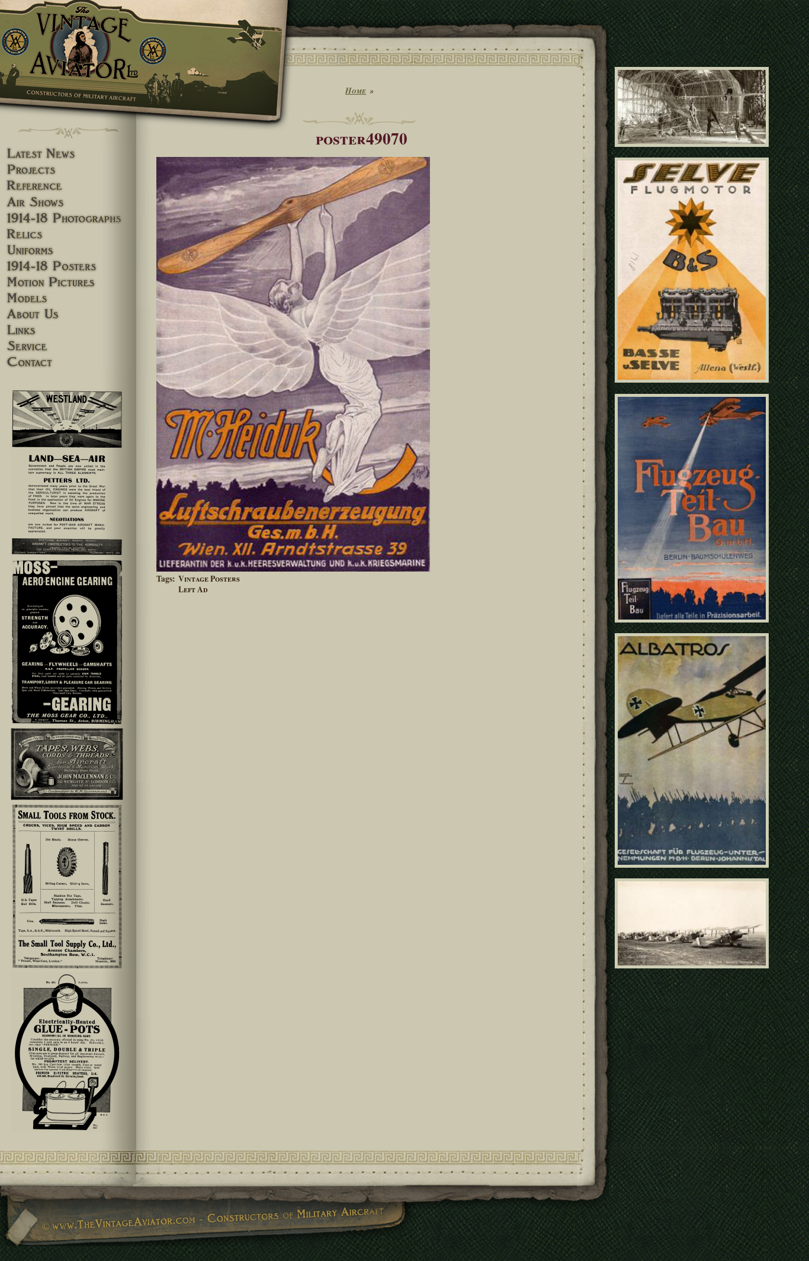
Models (68, 298)
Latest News (68, 154)
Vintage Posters (209, 579)
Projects (68, 170)
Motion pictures (68, 282)
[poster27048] (694, 388)
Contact (68, 362)
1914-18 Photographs (68, 218)
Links (68, 330)
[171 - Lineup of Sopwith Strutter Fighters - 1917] (694, 974)
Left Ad (193, 589)
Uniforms (68, 250)
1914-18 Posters (68, 266)
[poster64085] (694, 627)
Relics (68, 234)
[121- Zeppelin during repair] (694, 152)
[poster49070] (293, 569)
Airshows (68, 202)
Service (68, 346)
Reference (68, 186)
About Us (68, 314)
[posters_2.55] (694, 872)
